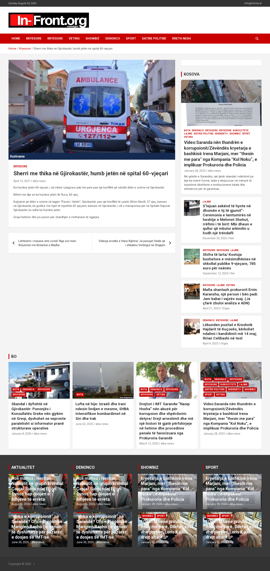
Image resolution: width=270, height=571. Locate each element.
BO (14, 356)
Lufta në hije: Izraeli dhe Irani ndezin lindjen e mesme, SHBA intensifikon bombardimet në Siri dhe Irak (102, 411)
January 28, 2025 (195, 170)
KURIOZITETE (240, 130)
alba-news (39, 181)
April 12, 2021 (21, 181)
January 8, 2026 (21, 433)
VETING (74, 38)
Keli (231, 238)
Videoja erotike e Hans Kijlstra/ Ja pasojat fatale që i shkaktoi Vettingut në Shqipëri (132, 243)
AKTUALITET (23, 467)
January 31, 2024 (151, 542)
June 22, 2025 (84, 424)
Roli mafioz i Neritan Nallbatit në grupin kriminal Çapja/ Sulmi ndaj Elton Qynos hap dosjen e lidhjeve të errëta (37, 489)
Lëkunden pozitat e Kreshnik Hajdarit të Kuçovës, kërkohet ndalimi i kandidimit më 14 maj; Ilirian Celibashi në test (230, 331)
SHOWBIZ (92, 38)
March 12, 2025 (149, 443)
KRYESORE (34, 38)
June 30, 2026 (20, 542)
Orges (226, 308)
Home (15, 38)
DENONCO (112, 38)
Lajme (188, 133)
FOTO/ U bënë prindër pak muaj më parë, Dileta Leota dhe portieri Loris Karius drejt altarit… (167, 529)
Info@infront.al (253, 3)
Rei (233, 273)
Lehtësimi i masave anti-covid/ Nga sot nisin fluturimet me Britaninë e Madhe (47, 243)
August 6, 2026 (20, 504)
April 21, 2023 (211, 308)
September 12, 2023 (215, 273)
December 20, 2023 (215, 238)
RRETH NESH (181, 38)
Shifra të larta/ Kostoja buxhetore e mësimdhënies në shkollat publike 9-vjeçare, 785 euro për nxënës (229, 261)
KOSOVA (191, 74)
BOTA (187, 130)
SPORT (131, 38)
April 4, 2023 (210, 343)
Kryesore (55, 38)
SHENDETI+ (221, 133)
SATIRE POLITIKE (154, 38)
